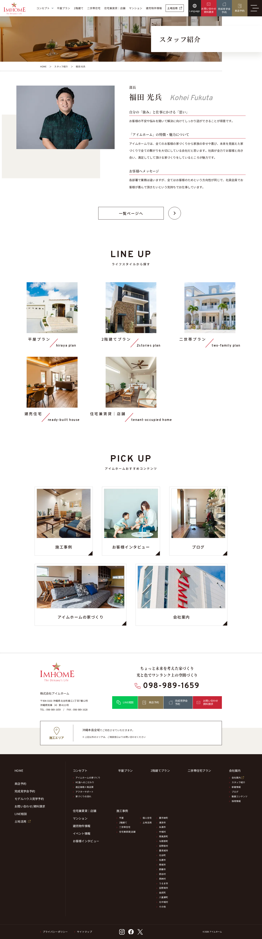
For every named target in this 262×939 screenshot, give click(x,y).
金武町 (162, 892)
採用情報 (236, 801)
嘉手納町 (163, 817)
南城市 (162, 864)
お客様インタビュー (86, 841)
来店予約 (20, 784)
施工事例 (122, 811)
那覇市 (162, 869)
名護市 (162, 859)
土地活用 (147, 822)
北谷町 (162, 855)
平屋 (121, 817)
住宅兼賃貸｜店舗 (84, 811)
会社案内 (236, 777)
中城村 (162, 831)
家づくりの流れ (83, 796)
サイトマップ (84, 932)
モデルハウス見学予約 (29, 799)
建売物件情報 (81, 826)
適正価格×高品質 (85, 786)
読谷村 (162, 873)
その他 (162, 906)
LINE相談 (21, 814)
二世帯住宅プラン (199, 770)
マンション (80, 818)
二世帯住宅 (124, 827)
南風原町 (163, 836)
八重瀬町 (163, 897)
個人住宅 (147, 817)
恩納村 (162, 878)
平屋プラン (125, 770)
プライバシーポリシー (55, 932)
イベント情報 (81, 833)
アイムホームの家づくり (88, 777)
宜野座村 (163, 845)
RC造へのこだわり (85, 782)
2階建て (123, 822)
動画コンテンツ (239, 796)
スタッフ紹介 (238, 782)
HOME (19, 771)
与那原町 (163, 841)
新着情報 (236, 786)
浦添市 (162, 822)
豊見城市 (163, 850)
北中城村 (163, 901)
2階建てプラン (160, 770)
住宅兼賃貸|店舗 (127, 831)
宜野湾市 (163, 887)
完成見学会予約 (25, 791)
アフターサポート (85, 791)
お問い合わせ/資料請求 (30, 806)
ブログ (235, 791)
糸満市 (162, 827)
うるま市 (163, 883)
